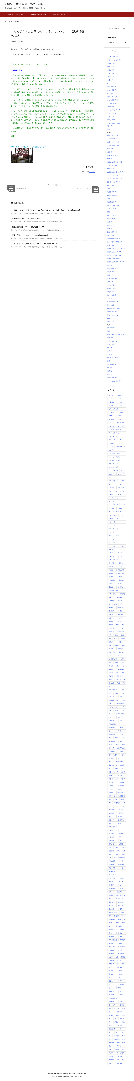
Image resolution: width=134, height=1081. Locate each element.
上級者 (121, 563)
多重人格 (111, 696)
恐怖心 (116, 755)
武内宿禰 (111, 809)
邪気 (123, 1015)
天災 (122, 710)
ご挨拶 (110, 73)
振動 (122, 768)
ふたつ (121, 419)
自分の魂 (111, 950)
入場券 (111, 621)
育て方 (111, 933)
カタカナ (111, 474)
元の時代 (111, 611)
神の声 (111, 905)
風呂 (123, 1036)
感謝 (109, 228)
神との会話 (119, 899)
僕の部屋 (120, 607)
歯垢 (110, 816)
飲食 (123, 1042)
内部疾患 (111, 628)
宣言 (110, 212)
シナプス (111, 487)
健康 (109, 158)
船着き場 (119, 967)
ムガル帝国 (112, 549)
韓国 (109, 371)
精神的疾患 (112, 919)
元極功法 (111, 168)
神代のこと (111, 318)
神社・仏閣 (110, 321)
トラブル (111, 501)
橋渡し (122, 799)
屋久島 (111, 744)
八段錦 (120, 621)
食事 (123, 1039)
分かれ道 (111, 631)
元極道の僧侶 (120, 614)
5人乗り (120, 395)
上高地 (111, 566)
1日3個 (111, 395)
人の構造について (114, 138)
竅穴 (110, 916)
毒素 (119, 823)
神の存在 (120, 905)
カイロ (123, 470)
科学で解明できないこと (116, 334)
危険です (120, 648)
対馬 (121, 734)
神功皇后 (111, 909)
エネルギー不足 (113, 464)
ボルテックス (113, 546)
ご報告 (110, 70)
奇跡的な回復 (119, 714)
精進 (119, 919)
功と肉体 (111, 185)
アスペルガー (121, 426)
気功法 (121, 833)
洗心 (116, 847)
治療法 (121, 844)
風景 (110, 374)
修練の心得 (112, 155)
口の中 (120, 655)
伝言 (109, 152)
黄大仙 (120, 1056)
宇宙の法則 (112, 208)
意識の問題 (119, 762)
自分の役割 (121, 947)
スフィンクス (120, 491)
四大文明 (121, 669)
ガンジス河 (121, 474)
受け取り (121, 652)
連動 (110, 1008)
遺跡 (117, 1015)
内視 (123, 625)
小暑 (122, 738)
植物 (110, 275)
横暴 (115, 799)
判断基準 (121, 631)
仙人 (110, 597)
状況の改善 (112, 861)
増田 (116, 693)
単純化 (111, 648)
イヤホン (111, 443)
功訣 (110, 198)
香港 (110, 1046)
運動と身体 (112, 364)
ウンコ (111, 446)
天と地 (111, 707)
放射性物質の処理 (114, 238)
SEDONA (111, 402)
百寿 (110, 892)
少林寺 (122, 741)
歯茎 (110, 823)
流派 (122, 847)
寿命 (110, 738)
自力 (121, 950)
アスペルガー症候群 (115, 429)
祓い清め (111, 305)
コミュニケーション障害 (116, 481)
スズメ (111, 491)
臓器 (120, 943)
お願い (110, 66)
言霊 (109, 354)
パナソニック (113, 525)
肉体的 (122, 929)
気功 (121, 830)
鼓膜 (118, 1060)
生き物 (111, 292)
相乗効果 (119, 892)
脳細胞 (111, 943)
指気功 (110, 235)
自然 (110, 338)
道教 (123, 1008)
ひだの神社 (112, 93)
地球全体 (111, 683)
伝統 (110, 148)
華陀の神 (111, 974)
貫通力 (120, 988)
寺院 (119, 731)
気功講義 (17, 21)
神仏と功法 (112, 312)
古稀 (122, 659)
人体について (113, 142)
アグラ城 (111, 426)
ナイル (123, 505)
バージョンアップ (114, 518)
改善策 (123, 772)
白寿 (121, 885)
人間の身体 (112, 594)
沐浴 (121, 840)
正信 (123, 803)
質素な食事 (112, 991)
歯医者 (121, 813)
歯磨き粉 (121, 820)
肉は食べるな (113, 929)
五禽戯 (111, 587)
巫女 (117, 744)
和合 (123, 666)
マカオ (122, 546)
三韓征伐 (111, 563)
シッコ (120, 484)
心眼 (121, 751)
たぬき (121, 412)
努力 (116, 635)
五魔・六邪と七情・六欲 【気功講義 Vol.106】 (30, 235)
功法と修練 (112, 192)
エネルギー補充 (113, 467)
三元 (121, 556)
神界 (121, 909)
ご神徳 (110, 76)
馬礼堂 (111, 1049)
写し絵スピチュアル (115, 178)
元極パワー (112, 165)
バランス (122, 515)
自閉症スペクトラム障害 (116, 964)
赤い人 (122, 991)
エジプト (111, 450)
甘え (121, 868)
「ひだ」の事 (112, 56)
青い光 (122, 1029)
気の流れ (111, 830)
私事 (110, 331)
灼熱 (110, 857)
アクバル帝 (120, 422)
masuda (92, 172)
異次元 (121, 881)
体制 (110, 604)
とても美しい (120, 416)
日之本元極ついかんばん (116, 248)
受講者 (111, 655)
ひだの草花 (112, 96)
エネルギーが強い (114, 453)
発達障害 (111, 885)
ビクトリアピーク (114, 535)
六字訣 (111, 625)
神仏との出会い (113, 308)
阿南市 (116, 1022)
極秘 (110, 799)
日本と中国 (111, 268)
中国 (108, 129)
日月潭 (111, 786)
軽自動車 (111, 1001)
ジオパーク (121, 487)
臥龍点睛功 (112, 947)
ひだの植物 (112, 90)
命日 (117, 666)
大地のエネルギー (114, 700)
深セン (111, 854)
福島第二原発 (113, 912)
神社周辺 (111, 328)
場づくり (111, 686)
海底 (118, 851)
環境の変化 (112, 868)
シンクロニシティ (113, 110)
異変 (121, 878)
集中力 (120, 1025)
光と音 (111, 618)
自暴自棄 (121, 953)
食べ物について (114, 381)
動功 (115, 638)
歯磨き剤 (111, 820)
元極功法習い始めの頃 (115, 172)
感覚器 (122, 765)
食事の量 (111, 1042)
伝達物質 (111, 601)
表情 (109, 351)
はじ (110, 83)
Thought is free (78, 1076)
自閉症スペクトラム (115, 960)
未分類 (111, 272)
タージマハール (113, 498)
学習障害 (111, 720)
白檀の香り (112, 888)
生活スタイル (113, 875)
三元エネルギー (113, 559)
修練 (115, 604)
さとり (120, 405)
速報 (110, 361)
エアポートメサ (120, 446)
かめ (121, 402)
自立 (116, 957)
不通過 (111, 570)
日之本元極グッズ (114, 252)
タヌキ (120, 494)
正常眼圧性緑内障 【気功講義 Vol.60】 (26, 218)
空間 (122, 912)
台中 (110, 662)
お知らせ (111, 63)
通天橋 (122, 1005)
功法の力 (112, 195)
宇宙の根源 (112, 727)
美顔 (117, 923)
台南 (116, 662)
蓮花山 (121, 974)
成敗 (116, 768)
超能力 (121, 994)
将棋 (116, 738)
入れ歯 (120, 618)
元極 (121, 611)
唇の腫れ (111, 669)
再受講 (121, 628)
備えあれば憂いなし (114, 162)
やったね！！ (113, 106)
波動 (110, 847)
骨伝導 (117, 1049)
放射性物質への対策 (114, 242)
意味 (109, 222)
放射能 (111, 775)
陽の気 (111, 1025)
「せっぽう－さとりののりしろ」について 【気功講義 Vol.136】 (35, 244)
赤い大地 (111, 994)
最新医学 (120, 792)
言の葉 (111, 977)
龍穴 (123, 1060)
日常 (109, 265)
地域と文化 (112, 202)
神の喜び (120, 902)
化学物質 (122, 638)
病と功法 (111, 295)
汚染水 (121, 837)
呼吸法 (111, 666)
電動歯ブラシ (113, 1029)
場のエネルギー (113, 690)
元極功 (111, 614)
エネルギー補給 (113, 470)
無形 (115, 857)
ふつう (111, 422)
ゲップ (111, 477)
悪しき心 (120, 758)
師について (111, 215)
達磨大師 (119, 1012)
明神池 (111, 789)
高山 (123, 1049)
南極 (123, 645)
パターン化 (112, 522)
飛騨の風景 (112, 377)
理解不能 (121, 864)
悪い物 (111, 758)
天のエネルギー (120, 707)
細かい (111, 923)
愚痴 (109, 225)
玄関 (121, 861)
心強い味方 (112, 751)
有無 (115, 796)
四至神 (111, 672)
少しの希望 (112, 741)
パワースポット (113, 529)
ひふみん (111, 419)
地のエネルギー (120, 679)
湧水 (117, 854)
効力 (110, 638)
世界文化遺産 (120, 573)
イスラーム (121, 440)
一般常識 (111, 556)
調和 (121, 981)
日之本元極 (120, 782)
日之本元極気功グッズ (115, 262)
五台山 (120, 583)
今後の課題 (121, 594)
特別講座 (111, 285)
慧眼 (110, 768)
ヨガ (121, 549)
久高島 (111, 583)
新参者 (111, 779)
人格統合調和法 (113, 145)
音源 (122, 1032)
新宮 (116, 779)
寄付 (110, 731)
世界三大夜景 (120, 570)
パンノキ (111, 532)
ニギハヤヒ (121, 508)
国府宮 (111, 676)
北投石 (121, 642)
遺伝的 (111, 1015)
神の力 (111, 902)
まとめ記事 (111, 103)
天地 (116, 710)
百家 (121, 888)
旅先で (110, 245)
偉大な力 (122, 604)
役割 (123, 744)
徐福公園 (111, 748)
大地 (121, 696)
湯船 (123, 854)
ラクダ (111, 553)
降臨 (123, 1022)
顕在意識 (117, 1036)
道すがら (117, 1008)
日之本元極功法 (114, 258)
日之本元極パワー (114, 255)
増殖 (110, 693)
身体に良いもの (113, 998)
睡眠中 (111, 895)
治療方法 (111, 844)
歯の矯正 (111, 813)
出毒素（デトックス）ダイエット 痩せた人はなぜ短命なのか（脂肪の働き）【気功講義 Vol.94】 (46, 210)
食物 (118, 1042)
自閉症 (123, 957)
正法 (116, 806)
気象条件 (111, 837)
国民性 (111, 679)
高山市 (111, 1053)
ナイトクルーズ (113, 505)
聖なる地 (119, 926)
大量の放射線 (119, 703)
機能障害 (117, 803)
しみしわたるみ (113, 409)
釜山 (110, 1018)
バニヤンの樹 (113, 515)
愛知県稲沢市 (113, 765)
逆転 (121, 1001)
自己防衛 (111, 953)
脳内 (121, 936)
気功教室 (111, 833)
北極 (110, 645)
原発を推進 (112, 652)
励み (122, 635)
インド (121, 443)
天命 (110, 710)
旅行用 (111, 782)
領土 (110, 1036)
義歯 (123, 923)
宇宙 (121, 720)
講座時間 (121, 984)
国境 (123, 672)
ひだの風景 (112, 100)
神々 (110, 899)
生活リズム (112, 878)
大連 (110, 703)
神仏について (113, 315)
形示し (111, 218)
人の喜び (120, 587)
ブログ (111, 120)
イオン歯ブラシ (113, 436)
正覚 (122, 806)
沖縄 (110, 282)
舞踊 (110, 967)
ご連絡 (110, 80)
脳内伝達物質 (113, 940)
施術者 (123, 779)
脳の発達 (111, 936)
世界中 (111, 573)
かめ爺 (111, 405)
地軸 (118, 683)
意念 (110, 762)
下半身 (120, 566)
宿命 (121, 727)
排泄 (110, 772)
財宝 (110, 988)
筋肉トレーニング (119, 916)
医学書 (116, 645)
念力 (110, 755)
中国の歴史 (112, 580)
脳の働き (120, 933)
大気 (123, 700)
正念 (110, 806)
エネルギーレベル (114, 460)
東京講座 (122, 796)
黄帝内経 (111, 1060)
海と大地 (111, 851)
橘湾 (110, 803)
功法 (110, 188)
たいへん (111, 412)
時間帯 (111, 792)
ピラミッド (112, 539)
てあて (111, 416)
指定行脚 (112, 232)
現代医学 (111, 864)
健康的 (111, 607)
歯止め (120, 816)
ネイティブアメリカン (115, 511)
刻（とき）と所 (113, 182)
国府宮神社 (120, 676)
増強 (123, 690)
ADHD (110, 399)
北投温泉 (111, 642)
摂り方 (116, 772)
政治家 (120, 775)
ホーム (8, 21)
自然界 (111, 957)
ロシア (120, 553)
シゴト (111, 484)
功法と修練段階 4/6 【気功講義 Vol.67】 (28, 227)
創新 (110, 635)
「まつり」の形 (114, 60)
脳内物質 (122, 940)
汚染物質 (111, 840)
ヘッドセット (113, 542)
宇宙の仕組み (113, 724)
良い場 (111, 970)
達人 (110, 1012)
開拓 (110, 1022)
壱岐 (122, 693)
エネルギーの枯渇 (114, 457)
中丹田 (111, 577)
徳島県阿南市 (121, 748)
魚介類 (111, 1056)
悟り (123, 755)
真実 (109, 298)
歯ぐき (121, 809)
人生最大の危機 (113, 590)
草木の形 (111, 344)
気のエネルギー (113, 827)
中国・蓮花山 (112, 135)
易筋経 (120, 789)
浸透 (123, 851)
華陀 (120, 970)
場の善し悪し (113, 205)
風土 (110, 1039)
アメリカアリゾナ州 (115, 433)
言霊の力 (111, 981)
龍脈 (110, 1063)
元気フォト (112, 175)
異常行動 (111, 881)
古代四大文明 (113, 659)
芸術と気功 (112, 341)
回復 (117, 672)
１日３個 (119, 1063)
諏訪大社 (111, 984)
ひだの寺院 (112, 86)
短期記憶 (118, 895)
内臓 (117, 625)
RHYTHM (120, 399)
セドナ (111, 494)
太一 (110, 714)
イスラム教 (112, 440)
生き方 (111, 288)
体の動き (121, 601)
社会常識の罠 (112, 302)
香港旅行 (119, 1046)
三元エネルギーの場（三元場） (115, 124)
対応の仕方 (112, 734)
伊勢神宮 (119, 597)
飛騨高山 (117, 1039)
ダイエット (111, 113)
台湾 (122, 662)
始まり (111, 717)
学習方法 (120, 717)
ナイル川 (111, 508)
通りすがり (112, 358)
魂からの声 (120, 1053)
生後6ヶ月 (112, 871)
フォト (110, 116)
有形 (110, 796)
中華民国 (121, 580)
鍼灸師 (122, 1018)
